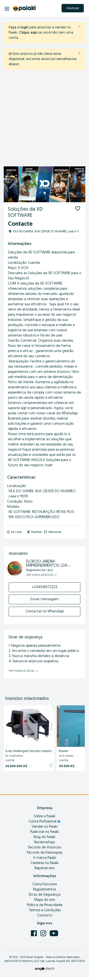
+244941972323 (44, 587)
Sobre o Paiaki (44, 816)
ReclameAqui (44, 842)
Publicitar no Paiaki (44, 832)
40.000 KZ (67, 766)
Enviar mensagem (45, 599)
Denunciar (55, 532)
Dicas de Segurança (44, 895)
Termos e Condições (45, 910)
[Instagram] (43, 933)
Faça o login (18, 27)
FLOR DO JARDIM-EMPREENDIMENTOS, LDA (47, 564)
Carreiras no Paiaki (45, 863)
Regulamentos (44, 889)
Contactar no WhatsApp (44, 611)
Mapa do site (44, 900)
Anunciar (73, 8)
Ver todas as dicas (22, 670)
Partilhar (36, 532)
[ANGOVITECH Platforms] (44, 969)
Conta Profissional (43, 821)
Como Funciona (44, 884)
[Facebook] (34, 933)
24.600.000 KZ (16, 766)
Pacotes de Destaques (44, 853)
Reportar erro (45, 868)
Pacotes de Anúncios (44, 847)
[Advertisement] (44, 119)
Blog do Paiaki (44, 837)
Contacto (44, 915)
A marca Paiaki (44, 858)
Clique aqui (28, 33)
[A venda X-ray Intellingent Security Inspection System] (29, 725)
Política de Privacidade (44, 905)
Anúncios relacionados (27, 699)
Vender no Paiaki (45, 827)
